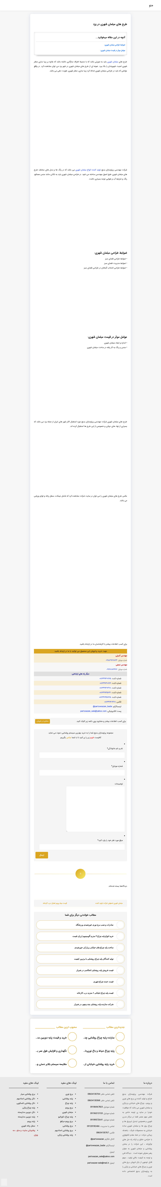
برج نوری (69, 1094)
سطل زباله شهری (28, 1125)
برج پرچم (69, 1107)
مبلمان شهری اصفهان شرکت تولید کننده (109, 903)
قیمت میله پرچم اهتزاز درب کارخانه (55, 903)
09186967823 (96, 1107)
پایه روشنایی (68, 1098)
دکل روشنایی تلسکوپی (26, 1103)
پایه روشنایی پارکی (65, 1135)
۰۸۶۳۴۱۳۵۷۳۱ (105, 692)
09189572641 (96, 1119)
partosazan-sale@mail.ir (98, 1163)
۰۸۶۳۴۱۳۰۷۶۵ (105, 678)
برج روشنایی (68, 1125)
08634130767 (102, 1132)
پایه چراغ (69, 1103)
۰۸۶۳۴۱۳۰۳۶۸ (105, 687)
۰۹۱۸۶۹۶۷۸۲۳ (111, 660)
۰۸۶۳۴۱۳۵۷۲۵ (105, 697)
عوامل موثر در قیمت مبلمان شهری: (112, 50)
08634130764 (94, 1094)
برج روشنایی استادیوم (64, 1130)
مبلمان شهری (112, 61)
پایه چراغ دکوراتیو (65, 1116)
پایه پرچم (31, 1121)
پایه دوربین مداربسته (26, 1116)
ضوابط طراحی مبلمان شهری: (114, 45)
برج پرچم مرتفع (66, 1121)
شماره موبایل (117, 766)
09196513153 (96, 1113)
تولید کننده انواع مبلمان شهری (88, 169)
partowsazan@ (97, 1139)
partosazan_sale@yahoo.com (93, 711)
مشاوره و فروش (42, 721)
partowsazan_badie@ (102, 706)
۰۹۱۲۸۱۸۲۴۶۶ (112, 669)
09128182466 (93, 1126)
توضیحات (119, 783)
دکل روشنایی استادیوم (26, 1098)
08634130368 (94, 1100)
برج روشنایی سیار (28, 1094)
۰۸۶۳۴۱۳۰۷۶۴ (105, 683)
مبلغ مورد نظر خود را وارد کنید (110, 840)
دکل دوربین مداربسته (26, 1112)
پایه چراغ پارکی (28, 1107)
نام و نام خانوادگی (115, 748)
